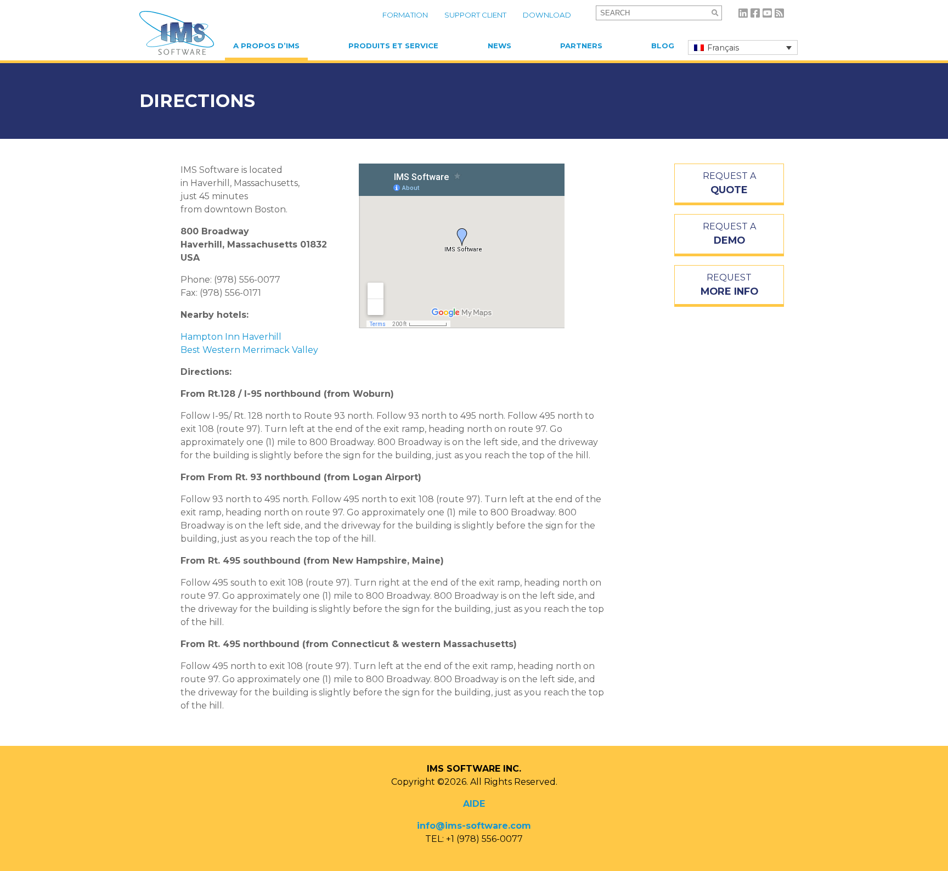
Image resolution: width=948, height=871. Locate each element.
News (499, 45)
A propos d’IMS (266, 45)
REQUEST (729, 284)
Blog (662, 45)
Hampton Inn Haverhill (230, 336)
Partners (581, 45)
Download (547, 14)
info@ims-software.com (474, 826)
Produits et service (393, 45)
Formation (405, 14)
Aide (474, 804)
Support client (475, 14)
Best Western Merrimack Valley (249, 350)
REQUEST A (729, 183)
